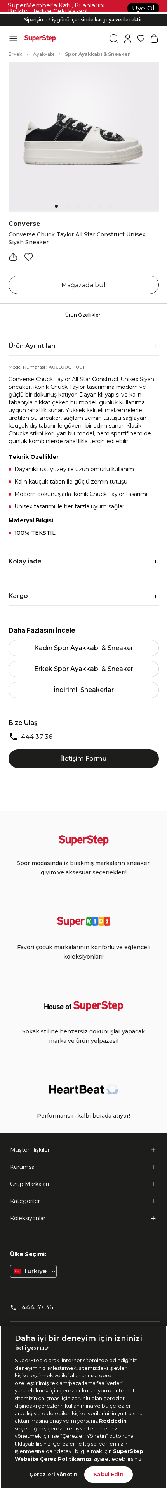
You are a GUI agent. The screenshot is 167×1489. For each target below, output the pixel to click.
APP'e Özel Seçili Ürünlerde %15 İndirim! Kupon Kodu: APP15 (83, 23)
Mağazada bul (83, 285)
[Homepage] (40, 38)
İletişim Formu (83, 758)
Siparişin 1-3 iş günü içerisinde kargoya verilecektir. (83, 16)
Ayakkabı (43, 54)
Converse (24, 223)
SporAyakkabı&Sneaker (97, 54)
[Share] (13, 257)
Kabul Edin (108, 1474)
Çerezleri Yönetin (53, 1474)
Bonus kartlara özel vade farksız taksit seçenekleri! (83, 13)
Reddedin (113, 1421)
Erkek (15, 54)
